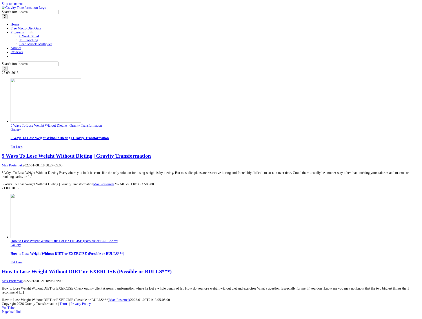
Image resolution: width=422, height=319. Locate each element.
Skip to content (12, 3)
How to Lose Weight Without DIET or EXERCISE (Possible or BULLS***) (64, 241)
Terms (64, 304)
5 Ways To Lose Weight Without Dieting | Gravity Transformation (56, 125)
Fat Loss (16, 147)
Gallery (16, 129)
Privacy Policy (81, 304)
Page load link (12, 312)
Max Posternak (12, 165)
